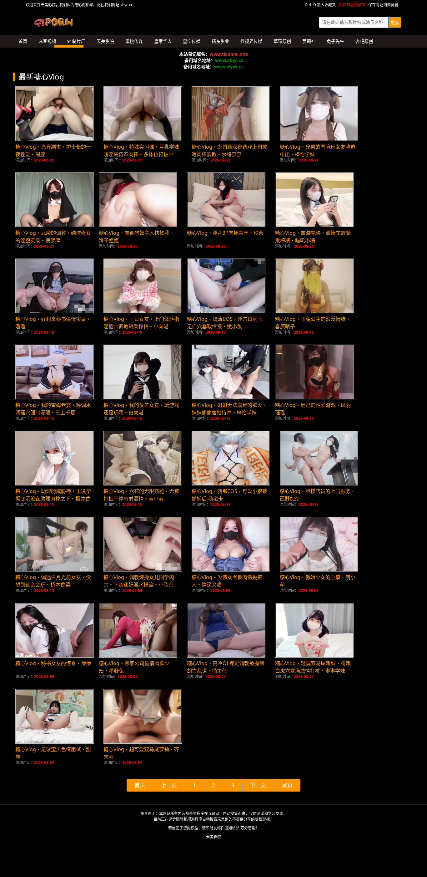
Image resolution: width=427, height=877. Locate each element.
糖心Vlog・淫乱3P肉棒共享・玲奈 (225, 232)
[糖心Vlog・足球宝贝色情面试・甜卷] (54, 716)
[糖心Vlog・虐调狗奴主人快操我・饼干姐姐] (138, 199)
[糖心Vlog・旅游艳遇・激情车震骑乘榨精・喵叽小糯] (314, 199)
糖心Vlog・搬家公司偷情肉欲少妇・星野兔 (134, 667)
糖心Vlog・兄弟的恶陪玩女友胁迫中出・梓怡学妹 (317, 150)
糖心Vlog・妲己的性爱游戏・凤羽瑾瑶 (313, 409)
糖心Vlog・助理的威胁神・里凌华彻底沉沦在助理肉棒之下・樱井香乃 (53, 499)
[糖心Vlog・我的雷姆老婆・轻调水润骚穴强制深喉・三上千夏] (54, 372)
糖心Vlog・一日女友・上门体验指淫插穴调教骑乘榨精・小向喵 (141, 322)
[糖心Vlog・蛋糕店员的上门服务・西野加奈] (319, 458)
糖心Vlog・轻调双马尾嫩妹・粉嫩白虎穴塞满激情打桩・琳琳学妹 (313, 667)
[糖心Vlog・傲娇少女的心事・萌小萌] (319, 544)
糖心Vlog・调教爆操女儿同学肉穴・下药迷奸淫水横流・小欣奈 (138, 581)
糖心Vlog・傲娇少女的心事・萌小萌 (317, 581)
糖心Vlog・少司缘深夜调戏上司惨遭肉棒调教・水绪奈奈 (229, 150)
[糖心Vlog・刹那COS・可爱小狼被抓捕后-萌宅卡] (231, 458)
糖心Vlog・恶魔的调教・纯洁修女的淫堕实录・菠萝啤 (53, 236)
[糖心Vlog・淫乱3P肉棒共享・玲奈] (226, 199)
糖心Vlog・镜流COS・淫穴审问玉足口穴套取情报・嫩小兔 (225, 322)
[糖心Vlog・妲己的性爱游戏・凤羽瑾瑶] (314, 372)
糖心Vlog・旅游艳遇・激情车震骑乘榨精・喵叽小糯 (313, 236)
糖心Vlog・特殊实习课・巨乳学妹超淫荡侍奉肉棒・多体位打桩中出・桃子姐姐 (141, 154)
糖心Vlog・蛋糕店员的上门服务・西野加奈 (317, 495)
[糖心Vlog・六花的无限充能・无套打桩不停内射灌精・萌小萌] (142, 458)
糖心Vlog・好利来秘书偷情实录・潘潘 (53, 322)
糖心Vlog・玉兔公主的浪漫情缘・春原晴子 (313, 322)
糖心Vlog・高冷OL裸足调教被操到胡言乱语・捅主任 (225, 667)
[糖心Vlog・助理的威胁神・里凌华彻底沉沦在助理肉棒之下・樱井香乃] (54, 458)
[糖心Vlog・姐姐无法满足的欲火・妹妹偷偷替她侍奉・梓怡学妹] (231, 372)
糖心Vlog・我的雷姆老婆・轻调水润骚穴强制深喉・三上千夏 (53, 409)
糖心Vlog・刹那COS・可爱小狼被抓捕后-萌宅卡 (229, 495)
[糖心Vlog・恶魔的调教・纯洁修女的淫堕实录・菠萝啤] (54, 199)
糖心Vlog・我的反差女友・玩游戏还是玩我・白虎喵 (141, 409)
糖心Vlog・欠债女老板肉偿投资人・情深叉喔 (227, 581)
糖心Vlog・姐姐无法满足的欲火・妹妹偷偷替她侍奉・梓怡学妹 (229, 409)
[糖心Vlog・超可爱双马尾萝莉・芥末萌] (142, 716)
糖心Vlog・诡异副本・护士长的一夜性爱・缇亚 (53, 150)
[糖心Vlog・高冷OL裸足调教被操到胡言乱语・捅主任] (226, 630)
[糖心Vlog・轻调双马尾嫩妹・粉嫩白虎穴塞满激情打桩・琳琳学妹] (314, 630)
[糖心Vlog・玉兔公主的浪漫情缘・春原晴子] (314, 286)
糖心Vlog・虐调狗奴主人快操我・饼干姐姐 (136, 236)
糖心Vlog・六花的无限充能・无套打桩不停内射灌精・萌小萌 (141, 495)
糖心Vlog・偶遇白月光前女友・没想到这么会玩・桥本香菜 (53, 581)
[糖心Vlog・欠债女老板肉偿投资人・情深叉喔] (231, 544)
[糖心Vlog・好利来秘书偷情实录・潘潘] (54, 286)
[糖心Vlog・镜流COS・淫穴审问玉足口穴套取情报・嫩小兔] (226, 286)
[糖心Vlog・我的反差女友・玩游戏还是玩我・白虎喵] (142, 372)
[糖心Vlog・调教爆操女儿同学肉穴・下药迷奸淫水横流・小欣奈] (142, 544)
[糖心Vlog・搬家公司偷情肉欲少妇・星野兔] (138, 630)
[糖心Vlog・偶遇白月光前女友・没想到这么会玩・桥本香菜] (54, 544)
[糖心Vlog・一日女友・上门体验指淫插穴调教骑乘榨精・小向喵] (142, 286)
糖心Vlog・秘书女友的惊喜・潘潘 (53, 663)
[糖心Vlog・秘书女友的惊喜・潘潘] (54, 630)
